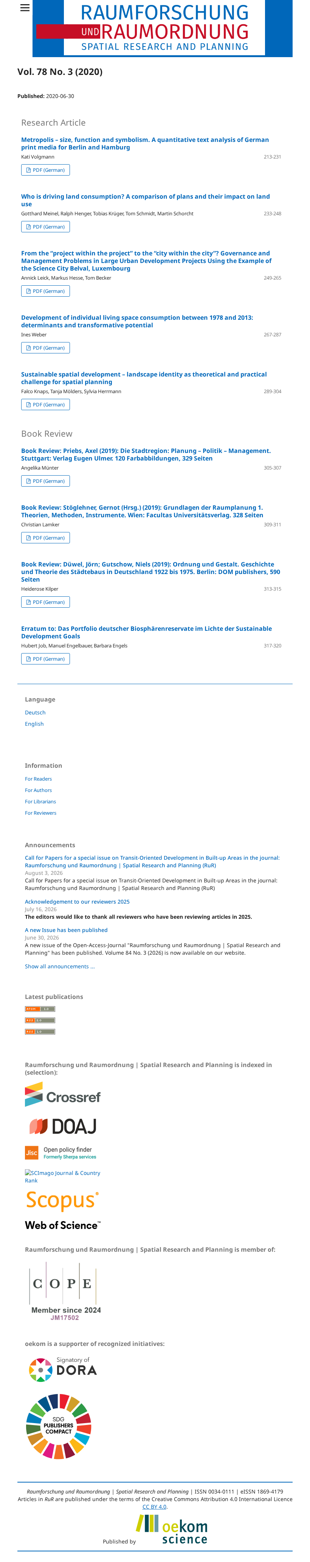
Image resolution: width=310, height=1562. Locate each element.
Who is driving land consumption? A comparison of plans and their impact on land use (145, 200)
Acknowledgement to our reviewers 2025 (77, 901)
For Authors (38, 790)
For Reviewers (40, 812)
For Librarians (40, 801)
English (34, 723)
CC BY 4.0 (154, 1506)
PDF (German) (48, 169)
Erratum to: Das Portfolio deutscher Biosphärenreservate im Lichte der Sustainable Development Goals (146, 632)
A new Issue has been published (66, 929)
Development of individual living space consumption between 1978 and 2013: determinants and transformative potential (137, 321)
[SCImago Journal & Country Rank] (63, 1180)
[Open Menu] (25, 7)
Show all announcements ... (60, 966)
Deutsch (35, 712)
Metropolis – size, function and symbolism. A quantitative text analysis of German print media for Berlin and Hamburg (145, 143)
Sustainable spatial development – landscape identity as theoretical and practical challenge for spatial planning (144, 378)
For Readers (38, 778)
